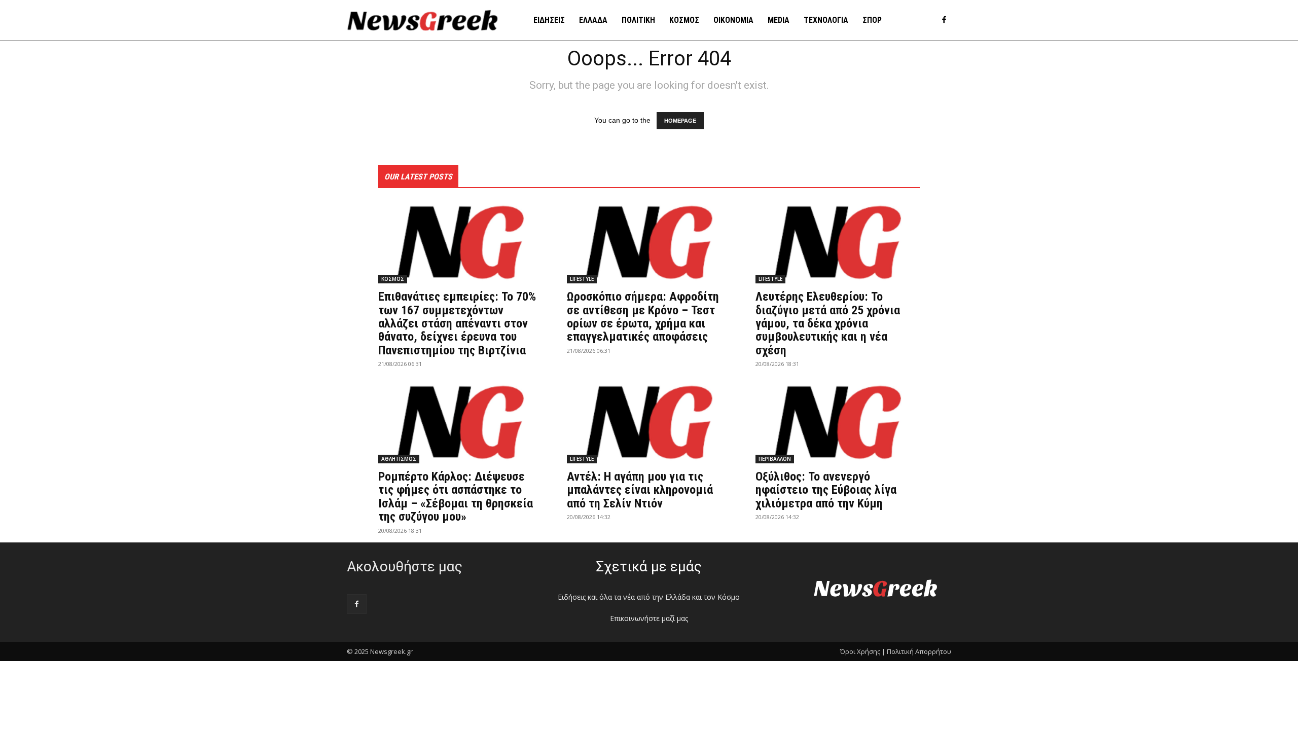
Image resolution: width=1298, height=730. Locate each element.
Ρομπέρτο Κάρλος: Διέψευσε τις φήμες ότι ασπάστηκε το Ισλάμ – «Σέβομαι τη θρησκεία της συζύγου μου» (455, 496)
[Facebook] (943, 20)
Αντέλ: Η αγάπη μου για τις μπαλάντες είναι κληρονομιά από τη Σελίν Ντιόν (640, 489)
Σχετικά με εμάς (649, 566)
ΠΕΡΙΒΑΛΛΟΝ (775, 458)
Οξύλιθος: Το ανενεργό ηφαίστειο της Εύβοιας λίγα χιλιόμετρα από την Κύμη (825, 489)
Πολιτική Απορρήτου (919, 651)
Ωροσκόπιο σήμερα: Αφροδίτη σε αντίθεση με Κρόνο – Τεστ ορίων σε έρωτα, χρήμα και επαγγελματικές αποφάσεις (643, 316)
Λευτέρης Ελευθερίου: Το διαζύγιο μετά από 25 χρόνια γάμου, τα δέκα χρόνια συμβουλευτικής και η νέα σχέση (827, 323)
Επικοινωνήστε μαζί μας (649, 618)
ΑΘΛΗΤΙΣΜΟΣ (398, 458)
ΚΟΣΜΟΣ (392, 278)
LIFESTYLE (582, 278)
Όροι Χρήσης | (862, 651)
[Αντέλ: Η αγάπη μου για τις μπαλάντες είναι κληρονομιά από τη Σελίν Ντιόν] (649, 422)
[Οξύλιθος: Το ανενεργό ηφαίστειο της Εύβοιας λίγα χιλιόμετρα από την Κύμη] (837, 422)
